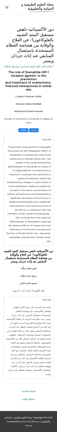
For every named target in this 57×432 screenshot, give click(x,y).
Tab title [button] (46, 139)
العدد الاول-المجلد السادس (33, 66)
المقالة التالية (28, 399)
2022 (49, 66)
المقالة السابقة (28, 391)
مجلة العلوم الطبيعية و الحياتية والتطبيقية (37, 6)
